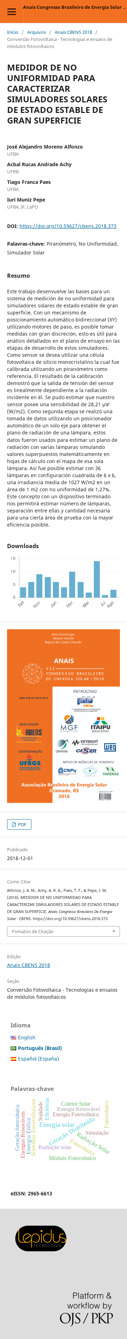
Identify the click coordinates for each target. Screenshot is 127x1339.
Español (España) (38, 1058)
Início (12, 32)
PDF (21, 824)
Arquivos (36, 32)
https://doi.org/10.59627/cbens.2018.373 (67, 226)
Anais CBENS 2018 (73, 32)
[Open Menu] (11, 11)
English (27, 1037)
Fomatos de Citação (33, 931)
